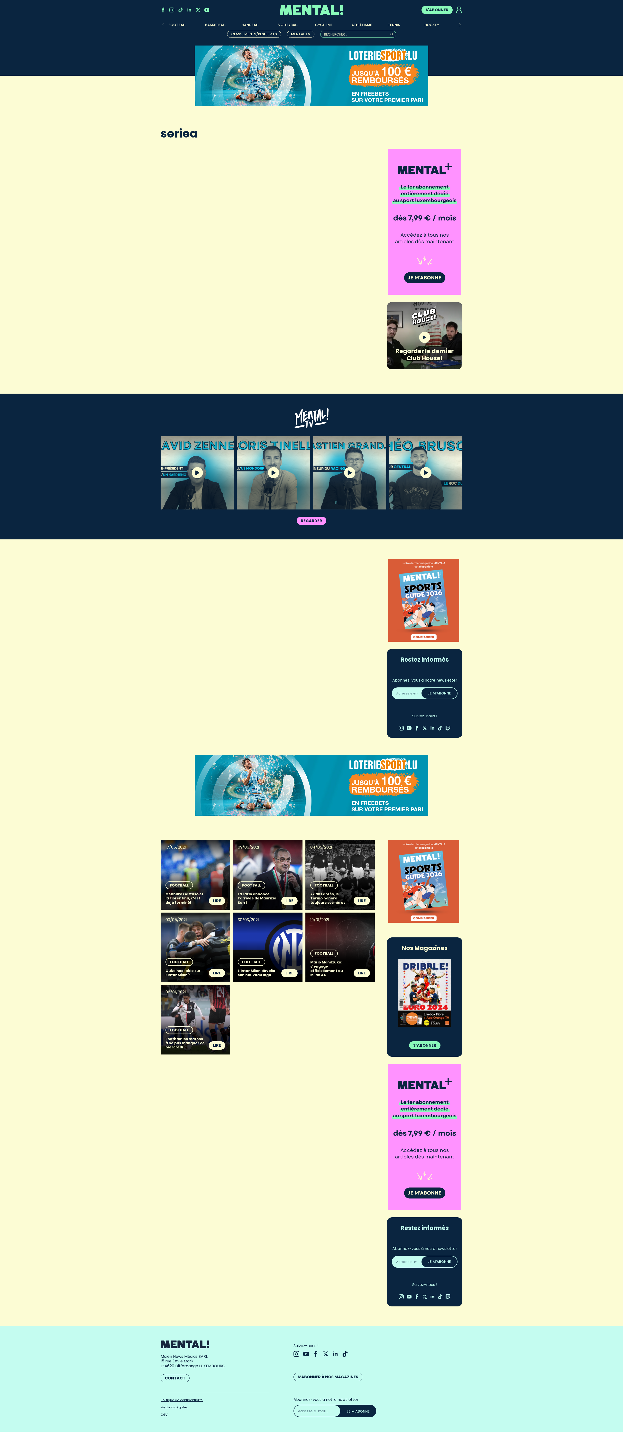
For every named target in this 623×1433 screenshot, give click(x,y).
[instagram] (171, 10)
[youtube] (206, 10)
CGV (164, 1415)
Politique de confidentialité (182, 1400)
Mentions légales (174, 1407)
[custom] (180, 10)
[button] (459, 24)
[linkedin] (189, 10)
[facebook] (163, 10)
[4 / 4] (424, 993)
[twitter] (198, 10)
